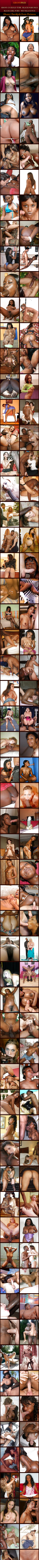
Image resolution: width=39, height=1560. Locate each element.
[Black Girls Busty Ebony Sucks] (29, 1408)
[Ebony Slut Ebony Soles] (29, 642)
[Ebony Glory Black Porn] (9, 1511)
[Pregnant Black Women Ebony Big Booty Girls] (29, 540)
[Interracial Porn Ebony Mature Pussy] (9, 1204)
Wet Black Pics (28, 11)
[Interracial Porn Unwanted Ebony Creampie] (9, 1434)
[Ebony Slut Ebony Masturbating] (9, 105)
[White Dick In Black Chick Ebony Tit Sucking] (9, 1281)
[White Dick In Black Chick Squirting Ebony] (29, 1459)
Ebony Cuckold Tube (11, 8)
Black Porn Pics (30, 8)
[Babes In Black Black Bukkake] (29, 1536)
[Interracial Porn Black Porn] (9, 386)
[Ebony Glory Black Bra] (9, 284)
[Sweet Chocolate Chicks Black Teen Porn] (29, 616)
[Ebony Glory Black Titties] (9, 514)
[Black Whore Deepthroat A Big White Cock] (9, 207)
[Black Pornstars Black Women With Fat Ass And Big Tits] (9, 335)
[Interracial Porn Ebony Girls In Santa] (9, 744)
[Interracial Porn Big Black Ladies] (9, 488)
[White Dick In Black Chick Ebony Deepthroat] (29, 1383)
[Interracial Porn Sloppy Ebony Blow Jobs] (9, 846)
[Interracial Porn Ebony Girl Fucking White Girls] (9, 1229)
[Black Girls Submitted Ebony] (9, 54)
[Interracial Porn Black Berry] (29, 1025)
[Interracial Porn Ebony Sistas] (9, 1153)
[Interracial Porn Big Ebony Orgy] (29, 1204)
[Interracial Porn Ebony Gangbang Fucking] (29, 514)
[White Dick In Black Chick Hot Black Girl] (9, 1408)
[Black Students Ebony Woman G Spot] (29, 744)
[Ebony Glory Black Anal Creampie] (29, 207)
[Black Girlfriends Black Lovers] (9, 28)
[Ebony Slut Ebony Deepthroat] (29, 182)
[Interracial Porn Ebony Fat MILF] (9, 667)
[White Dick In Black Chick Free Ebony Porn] (9, 182)
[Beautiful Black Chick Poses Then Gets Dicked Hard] (29, 233)
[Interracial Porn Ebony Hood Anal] (9, 1536)
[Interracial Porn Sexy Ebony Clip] (9, 1306)
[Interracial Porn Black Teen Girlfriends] (29, 667)
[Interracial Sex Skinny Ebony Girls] (9, 642)
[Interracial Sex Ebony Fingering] (29, 437)
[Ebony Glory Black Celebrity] (9, 616)
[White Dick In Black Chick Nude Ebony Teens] (29, 565)
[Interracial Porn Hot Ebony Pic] (29, 693)
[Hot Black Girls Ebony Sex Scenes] (29, 105)
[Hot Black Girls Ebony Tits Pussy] (9, 412)
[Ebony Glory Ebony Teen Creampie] (9, 897)
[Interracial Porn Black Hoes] (29, 795)
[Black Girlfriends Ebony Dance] (9, 718)
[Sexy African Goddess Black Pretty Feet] (9, 310)
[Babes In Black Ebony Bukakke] (29, 770)
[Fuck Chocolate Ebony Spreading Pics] (29, 1229)
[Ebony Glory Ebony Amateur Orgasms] (29, 1485)
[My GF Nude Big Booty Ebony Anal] (9, 156)
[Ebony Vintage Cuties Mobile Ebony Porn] (9, 1459)
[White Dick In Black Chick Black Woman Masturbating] (29, 897)
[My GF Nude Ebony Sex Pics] (9, 1102)
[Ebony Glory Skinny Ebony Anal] (9, 821)
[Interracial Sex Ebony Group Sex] (29, 1434)
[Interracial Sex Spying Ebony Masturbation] (9, 540)
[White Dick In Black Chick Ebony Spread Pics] (9, 591)
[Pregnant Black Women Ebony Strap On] (9, 999)
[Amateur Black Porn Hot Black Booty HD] (9, 948)
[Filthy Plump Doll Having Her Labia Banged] (29, 80)
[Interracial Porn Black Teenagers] (29, 412)
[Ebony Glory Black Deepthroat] (9, 131)
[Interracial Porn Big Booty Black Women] (29, 1102)
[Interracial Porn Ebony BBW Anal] (29, 1255)
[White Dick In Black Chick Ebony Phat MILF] (29, 1127)
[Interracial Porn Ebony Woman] (9, 233)
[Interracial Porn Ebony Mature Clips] (29, 1357)
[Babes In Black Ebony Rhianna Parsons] (9, 693)
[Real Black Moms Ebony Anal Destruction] (29, 1076)
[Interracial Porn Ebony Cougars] (9, 463)
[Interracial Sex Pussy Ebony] (9, 974)
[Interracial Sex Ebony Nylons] (29, 488)
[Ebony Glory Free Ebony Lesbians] (9, 1383)
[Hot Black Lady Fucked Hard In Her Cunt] (29, 335)
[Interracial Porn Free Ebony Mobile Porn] (29, 1153)
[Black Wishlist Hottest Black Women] (9, 1127)
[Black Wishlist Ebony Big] (29, 1178)
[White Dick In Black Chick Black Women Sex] (29, 999)
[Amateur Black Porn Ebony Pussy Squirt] (9, 1255)
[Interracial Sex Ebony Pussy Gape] (9, 361)
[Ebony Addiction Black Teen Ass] (29, 1511)
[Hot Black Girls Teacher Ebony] (9, 80)
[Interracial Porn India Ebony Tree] (9, 1051)
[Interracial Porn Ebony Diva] (29, 1332)
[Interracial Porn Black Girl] (9, 1178)
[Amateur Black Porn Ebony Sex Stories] (29, 1051)
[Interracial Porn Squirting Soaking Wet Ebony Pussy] (29, 284)
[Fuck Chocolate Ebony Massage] (9, 1076)
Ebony (19, 2)
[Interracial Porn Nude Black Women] (9, 1485)
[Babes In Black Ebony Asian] (29, 1306)
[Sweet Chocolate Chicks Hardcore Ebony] (29, 923)
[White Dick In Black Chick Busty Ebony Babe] (29, 1281)
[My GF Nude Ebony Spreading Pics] (29, 872)
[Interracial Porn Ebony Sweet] (29, 948)
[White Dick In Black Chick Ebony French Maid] (9, 1332)
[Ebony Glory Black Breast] (29, 54)
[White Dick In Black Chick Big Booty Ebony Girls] (9, 795)
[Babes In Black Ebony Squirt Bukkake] (29, 591)
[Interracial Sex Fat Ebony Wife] (29, 718)
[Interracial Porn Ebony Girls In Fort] (29, 463)
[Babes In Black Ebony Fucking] (29, 310)
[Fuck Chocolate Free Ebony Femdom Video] (9, 770)
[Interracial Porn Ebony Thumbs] (9, 1357)
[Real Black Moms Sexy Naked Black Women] (29, 821)
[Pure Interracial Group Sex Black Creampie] (9, 923)
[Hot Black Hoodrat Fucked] (29, 361)
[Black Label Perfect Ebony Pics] (29, 846)
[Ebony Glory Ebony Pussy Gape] (29, 386)
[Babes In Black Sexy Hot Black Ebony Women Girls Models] (9, 1025)
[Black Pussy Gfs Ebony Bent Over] (9, 565)
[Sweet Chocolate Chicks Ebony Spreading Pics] (29, 131)
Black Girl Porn (12, 11)
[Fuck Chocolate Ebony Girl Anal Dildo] (29, 974)
